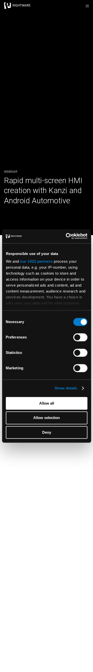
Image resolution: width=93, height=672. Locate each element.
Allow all (46, 403)
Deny (46, 432)
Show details (66, 388)
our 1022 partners (36, 261)
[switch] (80, 337)
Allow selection (46, 418)
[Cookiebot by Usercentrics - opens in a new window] (66, 236)
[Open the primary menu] (87, 6)
